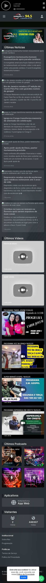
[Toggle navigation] (4, 16)
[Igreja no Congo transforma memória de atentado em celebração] (23, 125)
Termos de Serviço (9, 553)
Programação (7, 543)
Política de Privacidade (11, 557)
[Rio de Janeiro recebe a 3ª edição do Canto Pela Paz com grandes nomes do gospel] (23, 94)
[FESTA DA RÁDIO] (23, 256)
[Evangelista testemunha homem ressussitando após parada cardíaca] (23, 64)
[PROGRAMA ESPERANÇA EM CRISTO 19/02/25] (23, 423)
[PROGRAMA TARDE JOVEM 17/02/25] (23, 323)
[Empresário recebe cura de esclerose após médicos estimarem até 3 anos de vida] (23, 185)
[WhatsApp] (41, 579)
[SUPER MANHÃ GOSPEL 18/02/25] (23, 389)
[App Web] (23, 502)
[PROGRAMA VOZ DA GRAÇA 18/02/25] (23, 356)
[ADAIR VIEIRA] (23, 290)
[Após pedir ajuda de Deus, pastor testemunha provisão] (23, 154)
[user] (42, 16)
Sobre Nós (6, 539)
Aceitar (23, 577)
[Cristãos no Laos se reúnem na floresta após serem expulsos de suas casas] (23, 217)
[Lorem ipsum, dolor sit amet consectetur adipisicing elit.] (12, 456)
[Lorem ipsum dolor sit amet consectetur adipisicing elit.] (34, 477)
